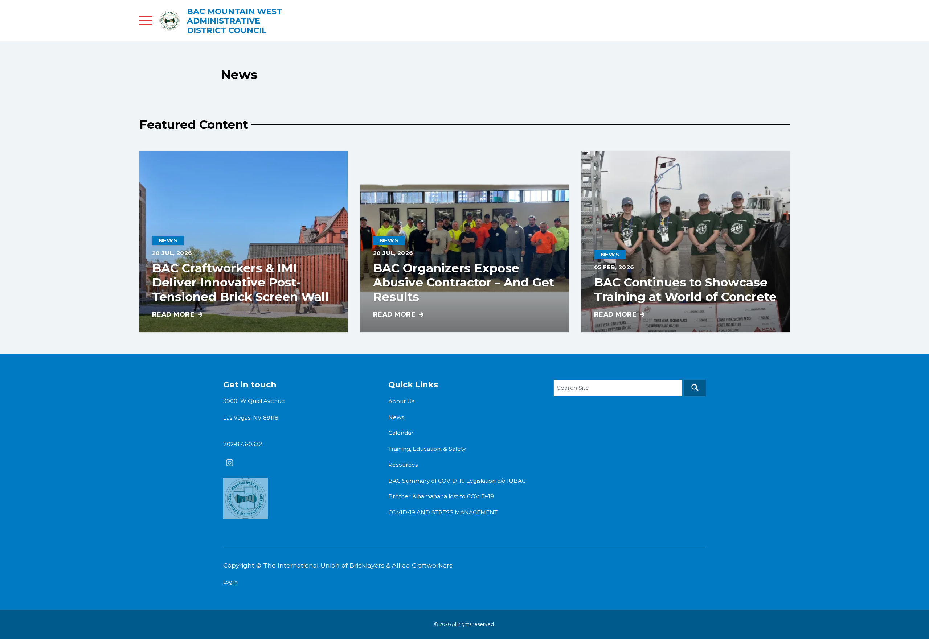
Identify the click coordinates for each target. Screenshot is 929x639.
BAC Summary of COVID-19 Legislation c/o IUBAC (457, 480)
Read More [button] (177, 314)
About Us (401, 401)
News (396, 417)
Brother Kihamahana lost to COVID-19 (441, 496)
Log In (230, 582)
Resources (403, 464)
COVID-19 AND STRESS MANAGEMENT (443, 512)
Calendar (401, 432)
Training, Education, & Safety (427, 448)
